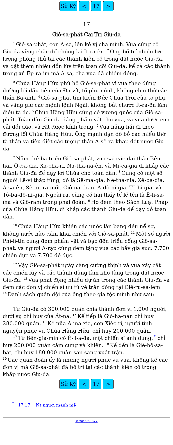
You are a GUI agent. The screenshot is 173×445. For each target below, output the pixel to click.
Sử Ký (68, 6)
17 (96, 6)
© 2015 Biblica (86, 421)
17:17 (24, 405)
